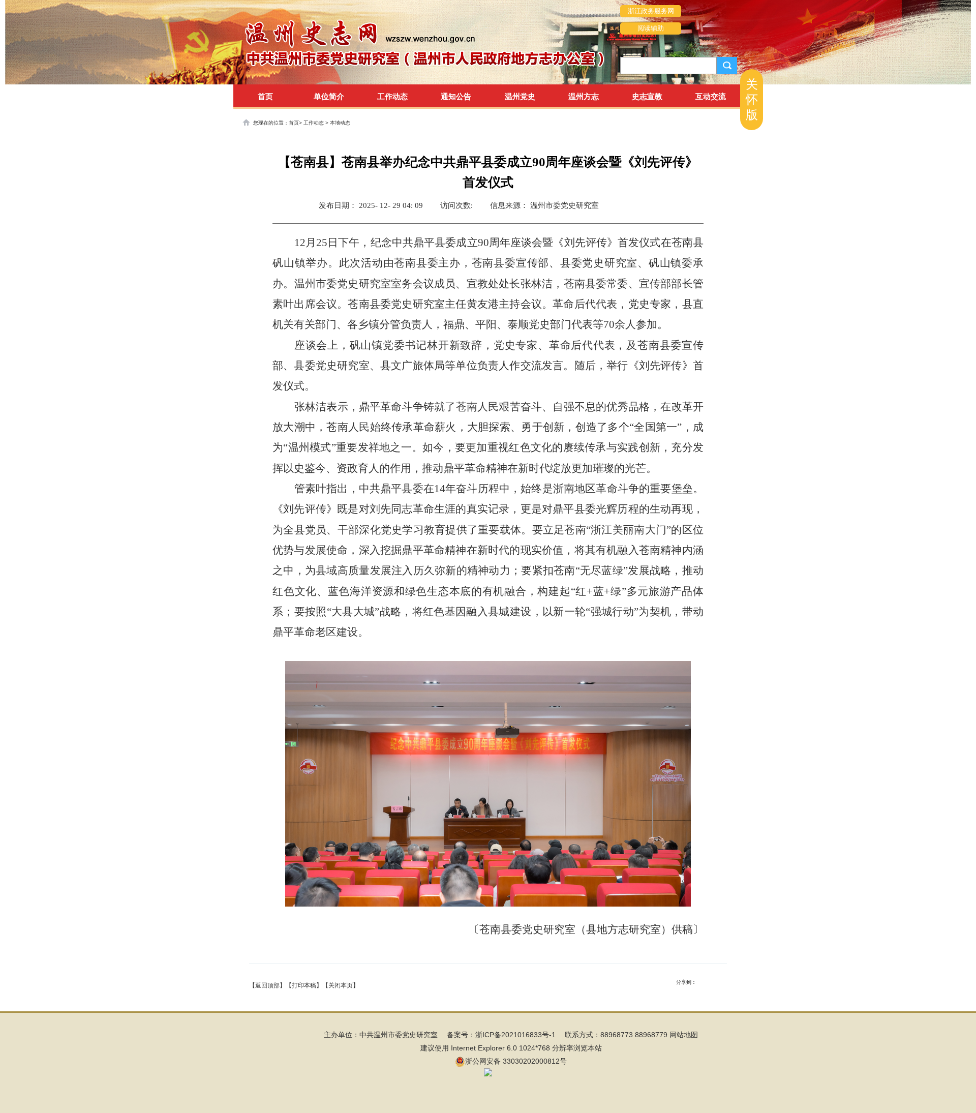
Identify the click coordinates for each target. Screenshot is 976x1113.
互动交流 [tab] (710, 96)
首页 (265, 96)
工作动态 (314, 123)
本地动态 (340, 123)
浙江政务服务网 (651, 11)
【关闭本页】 (340, 985)
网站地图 (683, 1035)
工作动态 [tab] (392, 96)
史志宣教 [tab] (647, 96)
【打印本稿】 (304, 985)
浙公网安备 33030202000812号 (516, 1061)
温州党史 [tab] (520, 96)
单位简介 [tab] (329, 96)
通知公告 (456, 96)
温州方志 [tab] (583, 96)
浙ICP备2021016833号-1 (515, 1035)
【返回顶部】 (267, 985)
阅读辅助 (650, 28)
